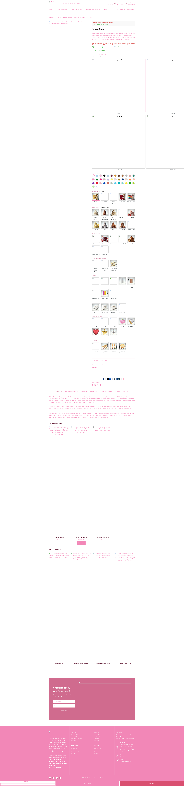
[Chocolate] (119, 175)
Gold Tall (105, 286)
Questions (132, 43)
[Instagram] (57, 778)
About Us (96, 735)
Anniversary (105, 312)
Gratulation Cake (59, 663)
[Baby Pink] (100, 175)
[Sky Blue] (115, 183)
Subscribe (64, 710)
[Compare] (117, 9)
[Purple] (93, 183)
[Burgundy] (111, 175)
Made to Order (120, 47)
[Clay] (122, 175)
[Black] (104, 175)
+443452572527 (120, 4)
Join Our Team (98, 736)
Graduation (113, 337)
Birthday (96, 312)
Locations (96, 740)
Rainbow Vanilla (131, 201)
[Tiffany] (122, 183)
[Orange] (130, 179)
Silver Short (113, 286)
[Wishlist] (114, 9)
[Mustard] (119, 179)
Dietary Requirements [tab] (106, 391)
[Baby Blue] (97, 175)
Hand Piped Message (114, 269)
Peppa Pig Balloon (81, 537)
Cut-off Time (98, 43)
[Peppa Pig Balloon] (81, 480)
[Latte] (104, 179)
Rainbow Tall (113, 298)
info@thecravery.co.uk (126, 761)
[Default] (93, 175)
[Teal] (119, 183)
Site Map (96, 750)
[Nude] (126, 179)
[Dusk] (130, 175)
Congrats (113, 312)
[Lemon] (111, 179)
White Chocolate (113, 218)
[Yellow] (126, 183)
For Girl (122, 326)
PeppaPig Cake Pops (103, 537)
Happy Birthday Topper (96, 270)
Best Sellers (97, 748)
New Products (75, 754)
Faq (95, 752)
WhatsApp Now (131, 4)
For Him (96, 326)
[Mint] (93, 187)
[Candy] (93, 179)
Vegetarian (98, 47)
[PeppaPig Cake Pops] (103, 480)
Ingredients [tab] (84, 391)
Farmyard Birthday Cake (81, 663)
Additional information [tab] (71, 391)
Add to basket (87, 783)
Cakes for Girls (120, 372)
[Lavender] (108, 179)
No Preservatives (108, 47)
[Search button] (93, 3)
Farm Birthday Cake (125, 663)
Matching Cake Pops (105, 351)
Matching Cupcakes (95, 351)
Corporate (109, 3)
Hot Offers (97, 754)
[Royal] (104, 183)
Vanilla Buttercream (96, 218)
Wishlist (73, 750)
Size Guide (108, 43)
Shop (50, 9)
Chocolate (104, 201)
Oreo (104, 229)
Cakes (114, 372)
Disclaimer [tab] (126, 391)
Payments (74, 740)
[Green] (130, 183)
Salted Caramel (96, 254)
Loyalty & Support (77, 9)
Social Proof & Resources (93, 9)
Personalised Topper (105, 269)
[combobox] (76, 3)
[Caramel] (115, 175)
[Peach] (133, 179)
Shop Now (97, 738)
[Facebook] (92, 385)
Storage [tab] (117, 391)
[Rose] (100, 183)
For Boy (114, 326)
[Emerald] (133, 175)
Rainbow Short (104, 298)
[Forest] (97, 179)
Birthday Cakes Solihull (106, 372)
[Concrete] (126, 175)
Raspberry (104, 243)
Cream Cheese (131, 229)
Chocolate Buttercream (104, 218)
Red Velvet (122, 201)
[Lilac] (115, 179)
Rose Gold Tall (95, 298)
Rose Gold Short (131, 286)
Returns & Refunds (76, 738)
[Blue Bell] (108, 175)
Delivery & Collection (61, 9)
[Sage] (111, 183)
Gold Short (96, 286)
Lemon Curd (122, 243)
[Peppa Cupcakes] (59, 480)
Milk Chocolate (122, 217)
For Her (105, 326)
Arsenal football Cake (103, 663)
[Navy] (122, 179)
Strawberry (131, 217)
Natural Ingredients (100, 50)
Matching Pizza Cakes (122, 351)
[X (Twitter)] (95, 385)
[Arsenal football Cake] (103, 607)
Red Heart (96, 337)
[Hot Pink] (100, 179)
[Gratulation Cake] (59, 607)
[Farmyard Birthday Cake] (81, 607)
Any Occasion (122, 312)
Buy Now (151, 783)
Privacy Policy (75, 735)
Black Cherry (113, 243)
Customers (110, 4)
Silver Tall (122, 286)
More (105, 9)
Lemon (96, 229)
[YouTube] (60, 778)
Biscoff (113, 229)
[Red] (97, 183)
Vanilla (95, 201)
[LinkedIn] (100, 385)
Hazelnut (122, 229)
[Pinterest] (97, 385)
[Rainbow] (97, 187)
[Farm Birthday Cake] (125, 607)
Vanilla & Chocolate (113, 202)
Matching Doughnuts (113, 351)
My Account (74, 748)
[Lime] (133, 183)
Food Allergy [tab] (94, 391)
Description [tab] (58, 391)
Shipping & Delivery (77, 752)
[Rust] (108, 183)
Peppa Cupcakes (59, 537)
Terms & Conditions (76, 736)
